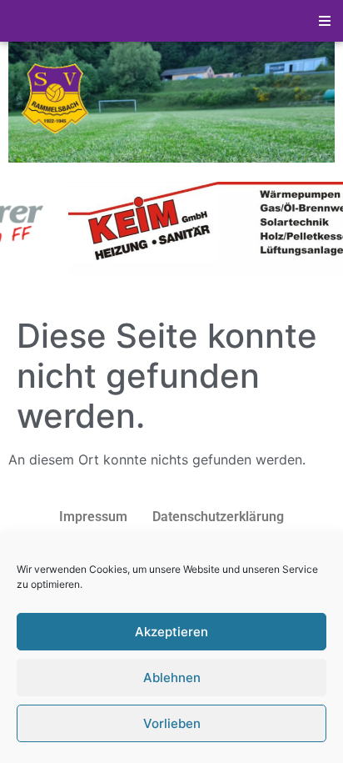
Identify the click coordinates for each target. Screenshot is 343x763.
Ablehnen (172, 677)
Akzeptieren (171, 632)
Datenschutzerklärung (218, 517)
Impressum (93, 517)
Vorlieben (172, 723)
